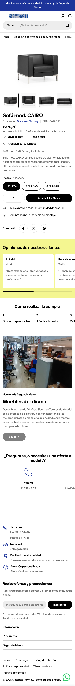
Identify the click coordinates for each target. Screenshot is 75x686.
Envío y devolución (44, 660)
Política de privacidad (16, 666)
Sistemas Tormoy (27, 121)
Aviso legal (22, 660)
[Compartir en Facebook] (23, 228)
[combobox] (37, 25)
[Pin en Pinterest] (44, 228)
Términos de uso (43, 666)
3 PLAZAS (52, 186)
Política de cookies (14, 672)
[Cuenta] (63, 16)
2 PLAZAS (31, 186)
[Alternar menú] (5, 16)
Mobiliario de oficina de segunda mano (37, 36)
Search (7, 660)
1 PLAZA (11, 186)
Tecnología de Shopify (47, 679)
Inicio (6, 36)
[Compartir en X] (34, 228)
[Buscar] (67, 25)
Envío (29, 131)
